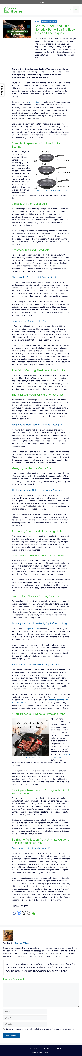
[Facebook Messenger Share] (19, 913)
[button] (70, 9)
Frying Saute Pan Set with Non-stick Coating (52, 190)
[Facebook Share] (14, 913)
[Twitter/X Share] (24, 913)
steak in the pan (36, 102)
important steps (33, 629)
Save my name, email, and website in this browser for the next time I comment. (40, 1029)
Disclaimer (47, 1049)
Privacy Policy (35, 1049)
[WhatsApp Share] (34, 913)
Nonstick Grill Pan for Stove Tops (30, 758)
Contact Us (57, 1049)
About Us (24, 1049)
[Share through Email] (29, 913)
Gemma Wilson (21, 943)
